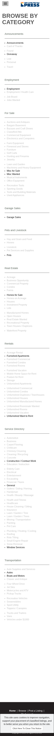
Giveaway (12, 54)
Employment (13, 89)
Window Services (16, 547)
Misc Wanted (13, 174)
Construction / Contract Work (21, 461)
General (11, 485)
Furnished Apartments (18, 356)
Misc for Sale (13, 171)
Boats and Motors (16, 576)
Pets (9, 255)
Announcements (15, 43)
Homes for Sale (15, 295)
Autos (10, 572)
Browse (22, 711)
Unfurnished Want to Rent (20, 416)
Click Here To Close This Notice (27, 728)
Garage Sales (14, 217)
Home (12, 711)
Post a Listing (35, 711)
